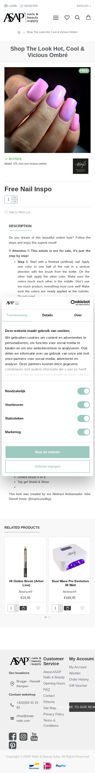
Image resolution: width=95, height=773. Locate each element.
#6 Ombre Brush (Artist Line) (26, 583)
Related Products (22, 527)
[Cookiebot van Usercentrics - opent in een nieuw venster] (70, 303)
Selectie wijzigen (48, 466)
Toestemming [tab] (16, 315)
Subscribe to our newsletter (82, 707)
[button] (46, 617)
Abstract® (25, 591)
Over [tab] (78, 315)
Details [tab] (47, 315)
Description (20, 226)
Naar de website (47, 452)
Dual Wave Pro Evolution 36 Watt (70, 583)
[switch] (83, 404)
